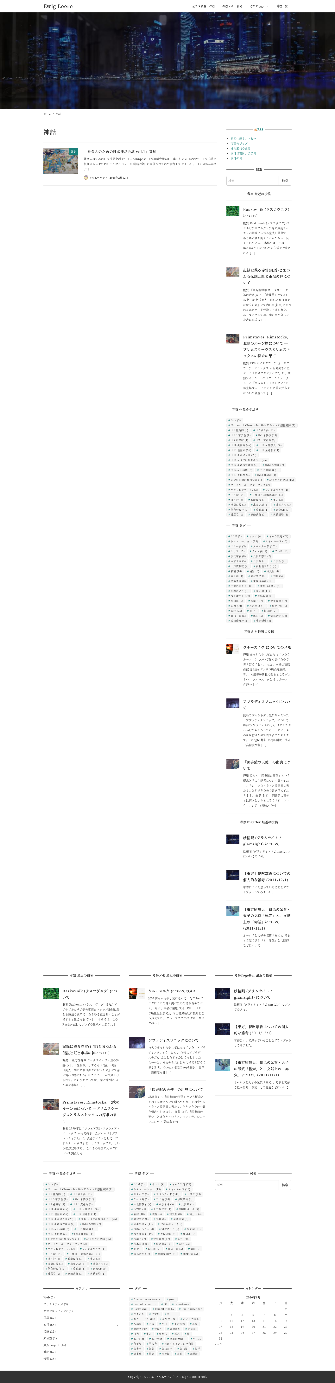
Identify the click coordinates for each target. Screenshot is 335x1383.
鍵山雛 (270, 610)
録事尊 (138, 1353)
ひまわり (139, 1314)
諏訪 (151, 1348)
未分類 (47, 1338)
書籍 (46, 1331)
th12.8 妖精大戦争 (244, 465)
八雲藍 (279, 561)
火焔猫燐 (265, 596)
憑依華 (192, 1329)
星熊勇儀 (238, 581)
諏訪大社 (167, 1348)
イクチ (255, 536)
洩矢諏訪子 (240, 596)
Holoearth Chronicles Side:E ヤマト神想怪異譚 (263, 425)
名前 (236, 571)
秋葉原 (138, 1343)
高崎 (179, 1353)
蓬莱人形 (283, 504)
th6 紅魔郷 (239, 430)
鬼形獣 (194, 1353)
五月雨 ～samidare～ (267, 494)
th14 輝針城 (269, 470)
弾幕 (278, 576)
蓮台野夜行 (240, 509)
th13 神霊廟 (274, 465)
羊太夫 (153, 1343)
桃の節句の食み (241, 148)
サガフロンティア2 (244, 489)
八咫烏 (138, 1324)
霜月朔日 (236, 158)
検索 (285, 180)
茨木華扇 (257, 606)
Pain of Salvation (145, 1304)
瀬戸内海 (139, 1339)
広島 (195, 1324)
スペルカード (265, 546)
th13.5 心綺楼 (241, 470)
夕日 (164, 1324)
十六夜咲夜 (240, 566)
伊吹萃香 (238, 556)
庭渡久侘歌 (140, 1329)
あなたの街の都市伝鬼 (246, 480)
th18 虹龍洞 (266, 475)
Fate (236, 420)
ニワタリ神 (168, 1319)
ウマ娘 (156, 1314)
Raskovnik (141, 1309)
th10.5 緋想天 (270, 445)
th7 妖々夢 (265, 430)
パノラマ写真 (191, 1319)
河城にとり (240, 591)
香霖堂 (237, 514)
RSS (260, 129)
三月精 (238, 494)
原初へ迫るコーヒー (243, 138)
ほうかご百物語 (281, 480)
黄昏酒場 (280, 514)
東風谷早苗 (263, 581)
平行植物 (179, 1324)
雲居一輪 (238, 616)
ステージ (238, 546)
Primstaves (181, 1304)
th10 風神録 (241, 445)
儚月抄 (237, 500)
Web (46, 1297)
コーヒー (172, 1314)
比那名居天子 (242, 586)
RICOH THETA (164, 1309)
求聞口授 (238, 504)
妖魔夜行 (258, 500)
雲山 (258, 616)
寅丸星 (273, 571)
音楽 (46, 1359)
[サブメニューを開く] (117, 1325)
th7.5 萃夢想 (241, 435)
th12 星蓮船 (269, 450)
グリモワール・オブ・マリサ (250, 485)
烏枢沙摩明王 (178, 1339)
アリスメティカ (53, 1304)
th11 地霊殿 (241, 450)
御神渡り (175, 1329)
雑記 (46, 1352)
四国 (151, 1324)
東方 (278, 500)
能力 (236, 606)
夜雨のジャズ (239, 143)
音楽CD (283, 509)
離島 (151, 1353)
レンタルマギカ (276, 489)
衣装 (236, 610)
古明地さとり (266, 566)
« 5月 (218, 1344)
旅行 (46, 1325)
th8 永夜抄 (267, 435)
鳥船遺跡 (258, 514)
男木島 (197, 1339)
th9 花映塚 (239, 440)
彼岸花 (158, 1329)
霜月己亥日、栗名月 (243, 153)
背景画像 (278, 601)
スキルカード (276, 541)
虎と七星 (279, 606)
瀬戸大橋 (157, 1339)
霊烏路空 (278, 616)
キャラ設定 (278, 536)
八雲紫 (259, 561)
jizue (172, 1299)
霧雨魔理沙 (240, 620)
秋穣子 (257, 601)
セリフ (238, 551)
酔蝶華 (262, 509)
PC (165, 1304)
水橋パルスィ (270, 586)
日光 (136, 1333)
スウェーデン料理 (144, 1319)
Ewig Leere (58, 6)
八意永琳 (238, 561)
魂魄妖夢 (263, 620)
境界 (254, 571)
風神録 (166, 1353)
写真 (46, 1318)
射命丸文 (258, 576)
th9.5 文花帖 (266, 440)
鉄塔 (197, 1348)
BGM (236, 536)
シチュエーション (244, 541)
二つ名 (282, 551)
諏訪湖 (184, 1348)
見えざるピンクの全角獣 (179, 1343)
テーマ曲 (259, 551)
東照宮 (163, 1333)
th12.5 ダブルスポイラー (249, 460)
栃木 (177, 1333)
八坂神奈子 (262, 556)
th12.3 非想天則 (243, 455)
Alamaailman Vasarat (148, 1299)
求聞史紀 (260, 504)
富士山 (237, 576)
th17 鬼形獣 (240, 475)
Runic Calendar (191, 1309)
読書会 (138, 1348)
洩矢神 (263, 591)
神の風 (237, 601)
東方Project (51, 1345)
